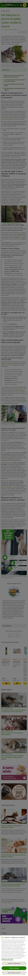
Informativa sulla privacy (7, 959)
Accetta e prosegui (14, 968)
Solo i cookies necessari (14, 973)
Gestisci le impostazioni (14, 963)
